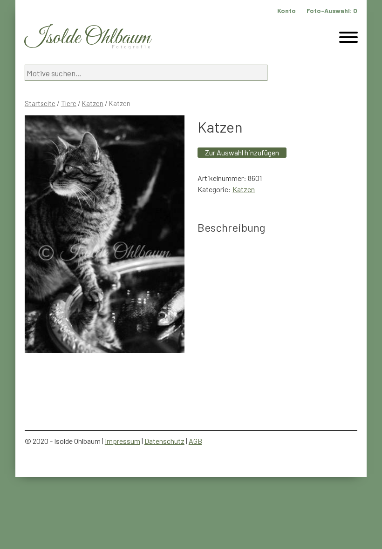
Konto (286, 10)
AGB (195, 440)
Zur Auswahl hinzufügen (242, 152)
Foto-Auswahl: (332, 10)
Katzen (92, 103)
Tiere (68, 103)
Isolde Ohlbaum (87, 38)
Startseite (40, 103)
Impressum (122, 440)
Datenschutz (164, 440)
